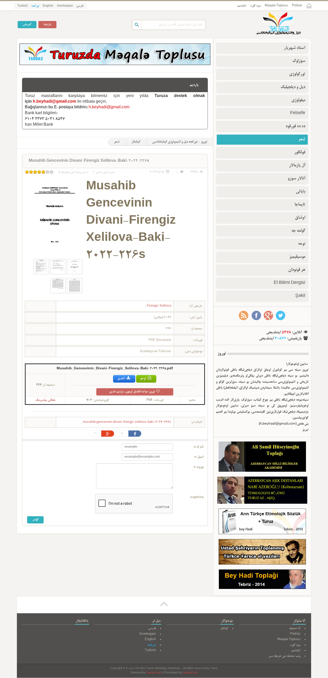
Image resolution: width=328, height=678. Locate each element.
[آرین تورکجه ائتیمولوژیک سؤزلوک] (262, 522)
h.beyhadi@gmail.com (54, 102)
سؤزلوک (298, 61)
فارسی (79, 6)
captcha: (197, 497)
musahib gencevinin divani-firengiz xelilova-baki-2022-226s (126, 422)
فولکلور (299, 152)
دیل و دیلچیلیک (293, 87)
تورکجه (35, 6)
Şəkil (300, 296)
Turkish (22, 6)
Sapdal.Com (153, 673)
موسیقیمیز (297, 257)
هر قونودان (296, 270)
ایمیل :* (199, 457)
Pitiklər (297, 5)
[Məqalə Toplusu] (114, 64)
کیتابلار (135, 142)
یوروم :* (198, 467)
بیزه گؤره (255, 5)
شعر (116, 142)
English (48, 6)
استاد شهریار (294, 48)
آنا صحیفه (294, 628)
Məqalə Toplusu (276, 5)
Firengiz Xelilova (158, 306)
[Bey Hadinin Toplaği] (262, 580)
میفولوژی (298, 100)
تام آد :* (198, 447)
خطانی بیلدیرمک (45, 400)
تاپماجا (299, 204)
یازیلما (47, 24)
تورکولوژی (297, 74)
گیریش (27, 24)
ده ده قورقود (295, 126)
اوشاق (300, 218)
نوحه (301, 244)
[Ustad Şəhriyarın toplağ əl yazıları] (262, 553)
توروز (222, 353)
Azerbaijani (65, 6)
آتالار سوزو (296, 178)
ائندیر (121, 379)
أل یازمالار (297, 165)
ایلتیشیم (241, 5)
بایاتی (300, 191)
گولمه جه (298, 231)
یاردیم (194, 85)
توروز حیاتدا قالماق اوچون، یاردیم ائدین (132, 391)
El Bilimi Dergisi (289, 283)
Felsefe (297, 113)
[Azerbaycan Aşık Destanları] (262, 491)
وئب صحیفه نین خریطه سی (284, 656)
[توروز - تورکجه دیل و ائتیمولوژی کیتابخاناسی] (273, 24)
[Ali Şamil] (262, 458)
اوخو (143, 379)
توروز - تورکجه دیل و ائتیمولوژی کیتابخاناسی (179, 142)
